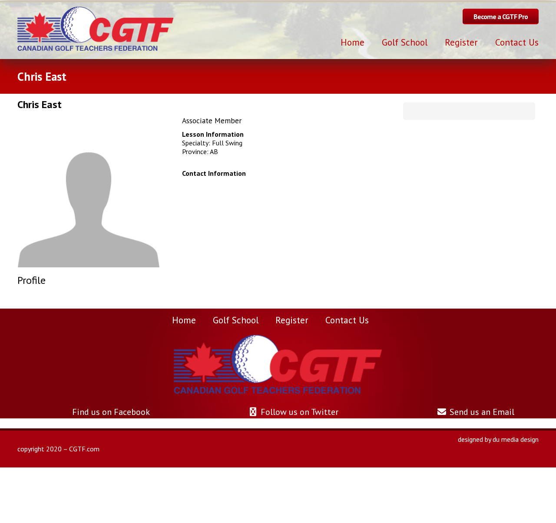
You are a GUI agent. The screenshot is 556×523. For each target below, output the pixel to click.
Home (184, 320)
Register (291, 320)
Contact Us (347, 320)
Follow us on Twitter (298, 412)
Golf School (235, 320)
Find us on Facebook (109, 412)
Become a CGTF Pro (500, 16)
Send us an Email (480, 412)
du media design (516, 439)
